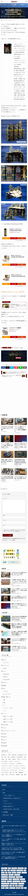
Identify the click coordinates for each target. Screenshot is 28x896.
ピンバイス (9, 768)
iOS (5, 757)
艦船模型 (18, 774)
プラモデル (4, 16)
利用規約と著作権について (8, 806)
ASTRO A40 (14, 754)
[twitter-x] (12, 892)
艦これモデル (12, 774)
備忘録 (4, 685)
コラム (4, 727)
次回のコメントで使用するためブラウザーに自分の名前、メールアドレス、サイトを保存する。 (14, 531)
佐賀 (10, 772)
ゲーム (4, 671)
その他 (4, 733)
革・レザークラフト (7, 694)
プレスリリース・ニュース (9, 730)
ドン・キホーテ (16, 765)
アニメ (4, 710)
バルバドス (22, 765)
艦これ (7, 774)
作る (4, 688)
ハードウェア (6, 665)
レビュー (5, 739)
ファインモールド (16, 768)
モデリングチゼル (5, 772)
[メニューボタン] (1, 1)
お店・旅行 (5, 724)
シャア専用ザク (19, 763)
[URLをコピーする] (25, 367)
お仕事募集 (5, 812)
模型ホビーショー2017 (7, 719)
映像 (4, 702)
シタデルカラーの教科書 (15, 328)
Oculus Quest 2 (19, 757)
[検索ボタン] (26, 1)
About (4, 792)
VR (6, 759)
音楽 (4, 699)
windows (14, 759)
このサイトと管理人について (9, 795)
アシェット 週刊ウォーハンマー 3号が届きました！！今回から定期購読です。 (14, 835)
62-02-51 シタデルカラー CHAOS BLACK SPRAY (16, 229)
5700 (9, 754)
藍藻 (25, 774)
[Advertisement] (14, 396)
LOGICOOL (13, 757)
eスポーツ (5, 682)
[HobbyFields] (14, 1)
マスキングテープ (14, 770)
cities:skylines (20, 754)
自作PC (4, 668)
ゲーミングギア (4, 763)
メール (4, 520)
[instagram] (14, 892)
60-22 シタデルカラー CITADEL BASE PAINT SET (18, 275)
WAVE (9, 759)
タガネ (10, 765)
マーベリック (21, 770)
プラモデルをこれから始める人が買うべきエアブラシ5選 (14, 826)
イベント (5, 713)
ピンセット (4, 768)
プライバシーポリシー (7, 803)
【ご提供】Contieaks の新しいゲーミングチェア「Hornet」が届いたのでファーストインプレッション (14, 830)
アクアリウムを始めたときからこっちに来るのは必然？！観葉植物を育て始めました (13, 857)
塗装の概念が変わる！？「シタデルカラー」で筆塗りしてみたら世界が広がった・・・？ (18, 306)
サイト (4, 525)
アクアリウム (6, 662)
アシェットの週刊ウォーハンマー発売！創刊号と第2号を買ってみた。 (14, 839)
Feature (9, 16)
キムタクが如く (4, 761)
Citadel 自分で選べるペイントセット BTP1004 (12, 291)
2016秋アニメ (4, 754)
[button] (3, 367)
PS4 (25, 757)
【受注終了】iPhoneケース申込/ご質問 (11, 809)
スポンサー (5, 801)
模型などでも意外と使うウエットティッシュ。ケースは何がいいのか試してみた (14, 844)
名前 (4, 515)
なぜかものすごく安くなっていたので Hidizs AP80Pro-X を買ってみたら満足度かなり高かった (13, 848)
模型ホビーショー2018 (7, 721)
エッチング (24, 759)
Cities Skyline (6, 674)
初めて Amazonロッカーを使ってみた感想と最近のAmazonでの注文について (13, 853)
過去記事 (5, 745)
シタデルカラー (16, 347)
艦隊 (22, 774)
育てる (4, 659)
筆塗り (21, 347)
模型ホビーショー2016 (7, 716)
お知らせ (5, 736)
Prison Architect (6, 679)
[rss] (15, 892)
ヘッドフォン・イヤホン (8, 708)
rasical (3, 759)
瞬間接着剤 (21, 772)
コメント (5, 498)
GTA (2, 757)
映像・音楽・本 (6, 697)
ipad (8, 757)
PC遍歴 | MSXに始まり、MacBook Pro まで (12, 798)
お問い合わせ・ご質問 (8, 815)
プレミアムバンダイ (5, 770)
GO (25, 754)
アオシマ (19, 759)
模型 (16, 772)
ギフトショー (17, 761)
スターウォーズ (4, 765)
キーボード (11, 761)
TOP (4, 789)
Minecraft (5, 676)
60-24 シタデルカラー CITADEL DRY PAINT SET (17, 256)
